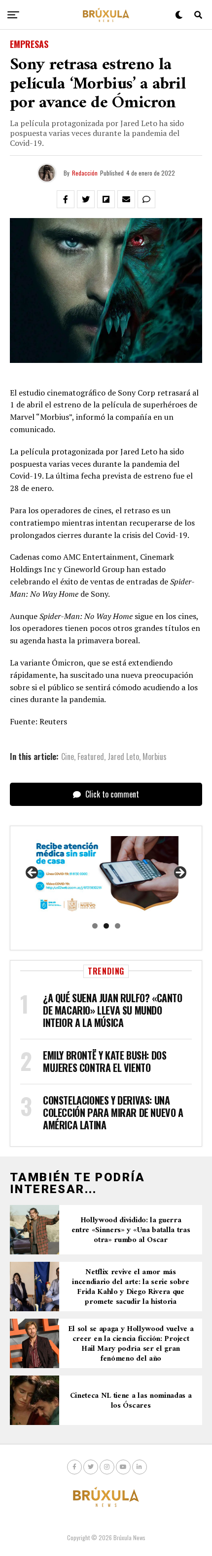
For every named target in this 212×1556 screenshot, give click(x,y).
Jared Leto (123, 756)
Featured (90, 756)
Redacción (85, 173)
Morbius (154, 756)
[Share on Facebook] (65, 199)
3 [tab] (117, 926)
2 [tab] (106, 926)
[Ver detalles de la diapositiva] (106, 875)
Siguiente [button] (179, 873)
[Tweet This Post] (86, 199)
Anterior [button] (32, 873)
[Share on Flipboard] (106, 199)
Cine (67, 756)
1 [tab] (95, 926)
